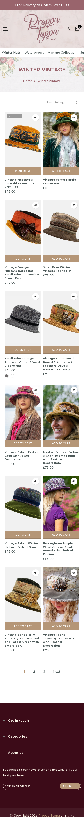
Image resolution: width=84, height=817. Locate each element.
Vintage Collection (62, 52)
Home (27, 80)
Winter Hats (11, 52)
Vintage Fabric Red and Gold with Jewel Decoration (23, 455)
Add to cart (61, 171)
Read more (23, 171)
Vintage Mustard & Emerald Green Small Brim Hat (20, 183)
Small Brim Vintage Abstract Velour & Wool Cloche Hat (22, 362)
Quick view (35, 117)
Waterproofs (34, 52)
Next (56, 671)
